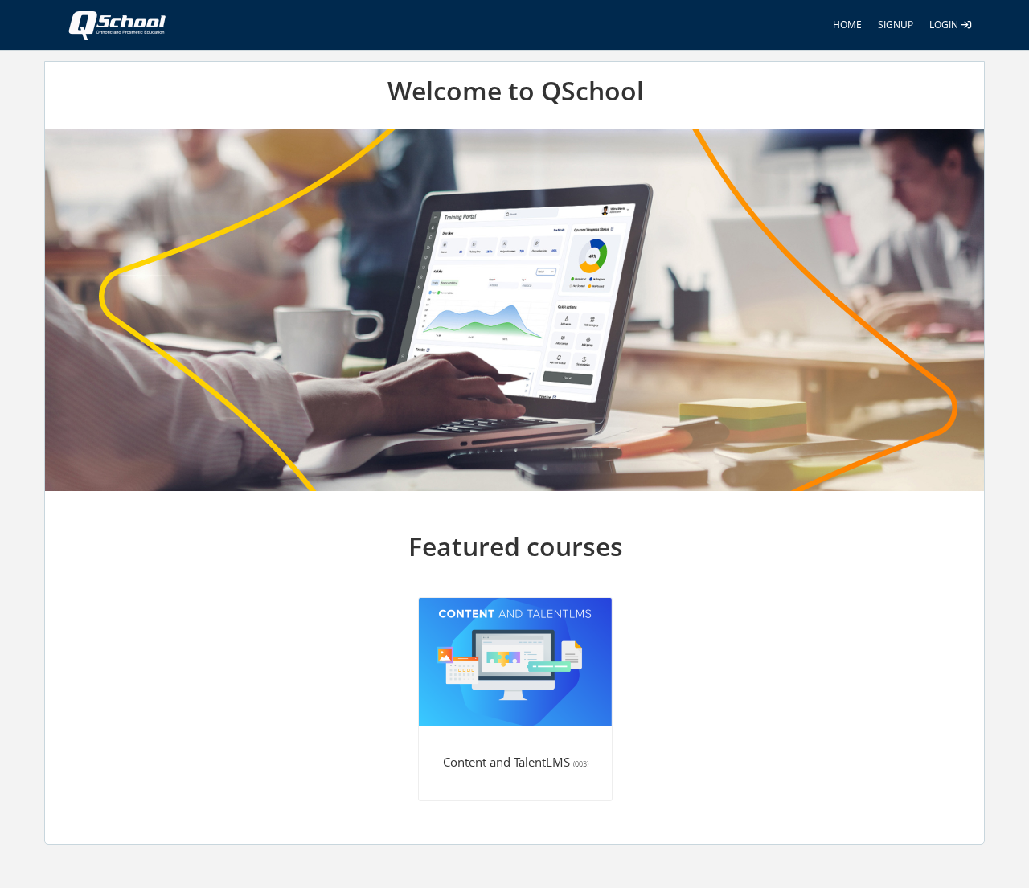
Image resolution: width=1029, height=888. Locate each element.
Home (847, 24)
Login (945, 24)
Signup (895, 24)
